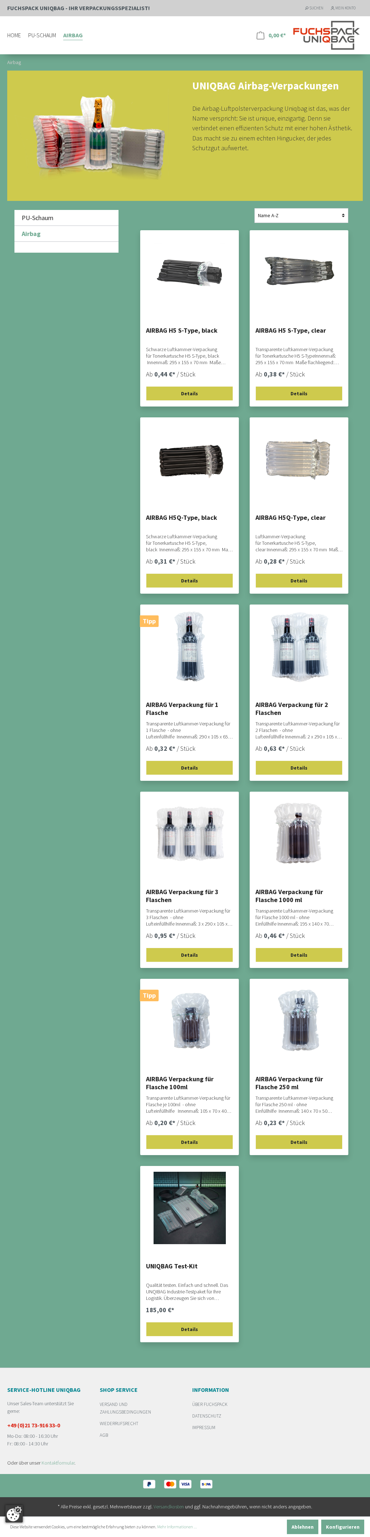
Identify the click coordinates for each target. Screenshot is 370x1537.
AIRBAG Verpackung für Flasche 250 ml (289, 1083)
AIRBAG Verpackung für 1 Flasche (182, 709)
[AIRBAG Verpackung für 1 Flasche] (189, 646)
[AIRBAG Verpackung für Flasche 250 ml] (299, 1021)
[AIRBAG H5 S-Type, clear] (299, 272)
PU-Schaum (37, 218)
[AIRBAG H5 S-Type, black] (189, 272)
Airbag (31, 234)
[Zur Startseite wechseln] (326, 35)
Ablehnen (303, 1527)
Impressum (203, 1427)
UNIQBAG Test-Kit (172, 1266)
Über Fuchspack (209, 1404)
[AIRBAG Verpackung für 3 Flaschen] (189, 833)
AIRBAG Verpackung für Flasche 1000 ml (289, 896)
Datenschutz (206, 1416)
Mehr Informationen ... (177, 1526)
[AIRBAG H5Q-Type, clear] (299, 459)
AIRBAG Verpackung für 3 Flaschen (182, 896)
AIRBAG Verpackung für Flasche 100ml (180, 1083)
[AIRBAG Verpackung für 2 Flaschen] (299, 646)
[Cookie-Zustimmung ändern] (14, 1514)
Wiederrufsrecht (119, 1423)
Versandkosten (169, 1506)
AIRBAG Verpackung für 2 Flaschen (291, 709)
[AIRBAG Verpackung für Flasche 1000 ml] (299, 833)
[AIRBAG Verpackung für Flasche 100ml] (189, 1021)
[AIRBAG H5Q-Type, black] (189, 459)
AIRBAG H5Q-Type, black (181, 518)
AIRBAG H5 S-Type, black (182, 330)
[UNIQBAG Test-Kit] (189, 1208)
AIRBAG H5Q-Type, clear (290, 518)
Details (189, 393)
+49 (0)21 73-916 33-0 (33, 1425)
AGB (104, 1435)
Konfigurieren (343, 1527)
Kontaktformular (58, 1463)
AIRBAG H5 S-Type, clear (290, 330)
